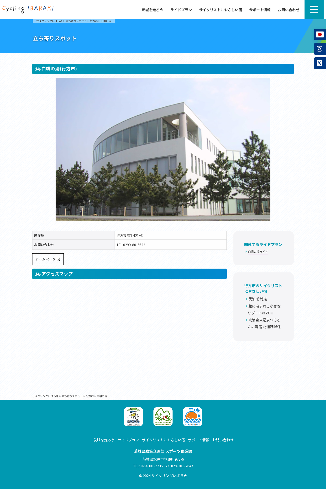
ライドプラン (181, 9)
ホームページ (46, 259)
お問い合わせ (288, 9)
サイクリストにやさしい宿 (220, 9)
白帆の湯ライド (258, 252)
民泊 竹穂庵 (257, 298)
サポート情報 (260, 9)
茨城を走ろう (152, 9)
